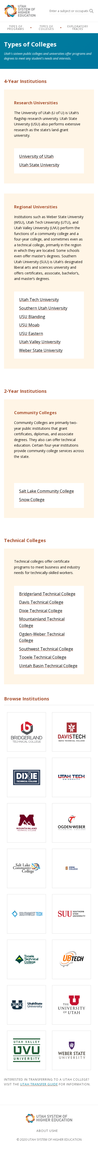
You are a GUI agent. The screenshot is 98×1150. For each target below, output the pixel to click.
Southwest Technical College (46, 649)
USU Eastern (31, 333)
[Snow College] (71, 868)
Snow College (31, 499)
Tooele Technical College (42, 657)
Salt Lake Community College (46, 491)
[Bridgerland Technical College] (26, 732)
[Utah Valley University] (26, 1050)
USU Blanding (32, 316)
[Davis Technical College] (71, 732)
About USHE (47, 1131)
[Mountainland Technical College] (26, 823)
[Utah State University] (26, 1005)
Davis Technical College (41, 602)
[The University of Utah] (71, 1005)
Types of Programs (15, 27)
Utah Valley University (40, 342)
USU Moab (29, 325)
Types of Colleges (46, 27)
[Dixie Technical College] (26, 777)
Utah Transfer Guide (39, 1084)
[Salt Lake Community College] (26, 868)
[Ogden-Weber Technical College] (71, 823)
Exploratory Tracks (77, 27)
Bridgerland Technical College (47, 594)
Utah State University (39, 165)
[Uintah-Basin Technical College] (71, 959)
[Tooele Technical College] (26, 959)
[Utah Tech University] (71, 777)
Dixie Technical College (40, 610)
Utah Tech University (39, 299)
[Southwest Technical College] (26, 914)
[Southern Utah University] (71, 914)
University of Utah (36, 156)
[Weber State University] (71, 1050)
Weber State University (41, 350)
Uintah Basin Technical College (48, 665)
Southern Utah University (43, 308)
